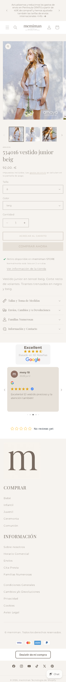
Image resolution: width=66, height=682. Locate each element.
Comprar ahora (33, 246)
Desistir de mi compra (33, 654)
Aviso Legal (11, 612)
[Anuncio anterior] (7, 10)
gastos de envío (38, 172)
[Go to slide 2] (30, 414)
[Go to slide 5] (38, 414)
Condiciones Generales (19, 585)
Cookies (9, 605)
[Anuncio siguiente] (59, 10)
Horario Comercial (16, 553)
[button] (7, 27)
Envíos (8, 560)
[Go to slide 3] (33, 414)
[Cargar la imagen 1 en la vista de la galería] (16, 134)
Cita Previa (11, 567)
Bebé (7, 498)
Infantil (9, 505)
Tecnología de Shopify (43, 680)
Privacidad (11, 598)
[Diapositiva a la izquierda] (4, 135)
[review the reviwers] (12, 383)
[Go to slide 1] (27, 414)
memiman (25, 680)
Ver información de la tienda (26, 268)
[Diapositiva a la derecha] (62, 135)
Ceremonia (11, 518)
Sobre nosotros (14, 547)
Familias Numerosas (18, 574)
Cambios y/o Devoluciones (22, 591)
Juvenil (8, 511)
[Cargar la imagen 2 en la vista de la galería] (32, 134)
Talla (5, 181)
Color (6, 198)
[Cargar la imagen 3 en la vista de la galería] (49, 134)
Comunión (11, 525)
